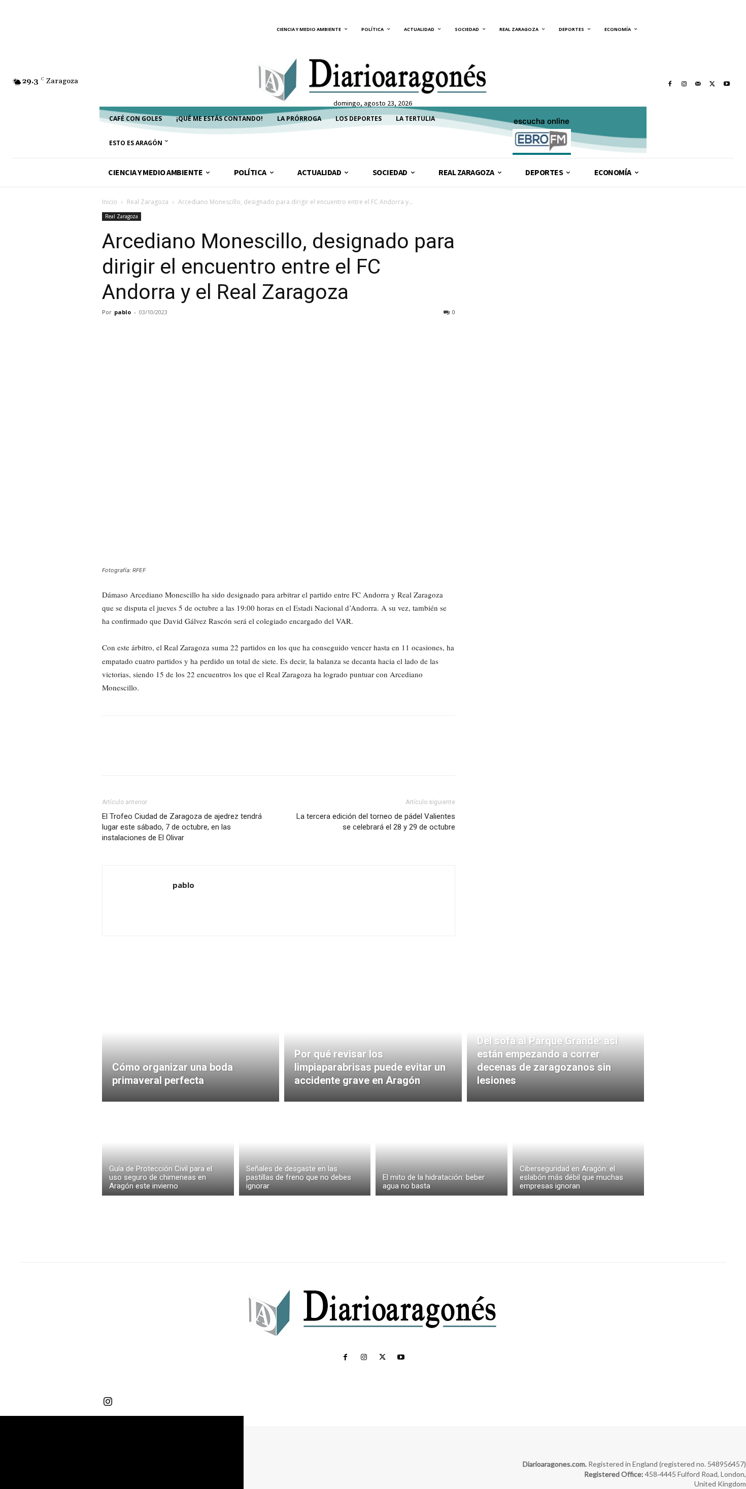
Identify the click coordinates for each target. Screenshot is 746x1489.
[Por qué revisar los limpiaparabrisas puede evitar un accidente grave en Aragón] (372, 1043)
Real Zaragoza (147, 201)
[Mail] (698, 83)
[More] (206, 335)
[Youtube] (726, 83)
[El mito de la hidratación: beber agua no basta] (441, 1151)
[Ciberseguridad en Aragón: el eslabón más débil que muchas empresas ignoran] (579, 1151)
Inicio (109, 201)
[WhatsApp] (182, 335)
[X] (712, 83)
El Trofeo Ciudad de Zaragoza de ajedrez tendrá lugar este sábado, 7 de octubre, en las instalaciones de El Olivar (182, 827)
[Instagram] (684, 83)
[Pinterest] (159, 335)
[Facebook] (669, 83)
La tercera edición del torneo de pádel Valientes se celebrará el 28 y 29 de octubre (375, 822)
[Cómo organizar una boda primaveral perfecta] (190, 1043)
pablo (122, 312)
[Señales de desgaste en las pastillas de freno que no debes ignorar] (305, 1151)
